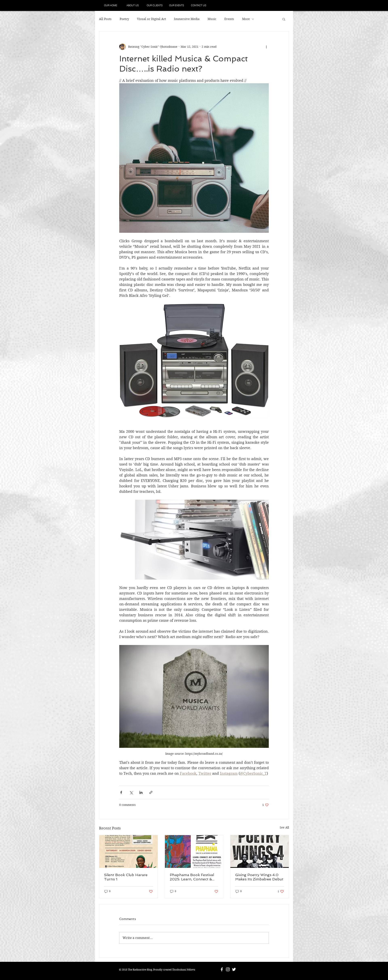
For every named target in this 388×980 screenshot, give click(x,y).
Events (229, 19)
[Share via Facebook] (121, 792)
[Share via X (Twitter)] (131, 792)
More (246, 19)
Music (212, 19)
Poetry (124, 19)
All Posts (105, 19)
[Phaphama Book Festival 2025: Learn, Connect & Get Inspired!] (194, 851)
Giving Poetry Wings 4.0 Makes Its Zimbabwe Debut (259, 877)
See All (284, 827)
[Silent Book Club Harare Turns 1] (128, 851)
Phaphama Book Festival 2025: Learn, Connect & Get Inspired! (192, 877)
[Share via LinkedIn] (141, 792)
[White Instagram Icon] (227, 969)
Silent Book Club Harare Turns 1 (126, 877)
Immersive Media (186, 19)
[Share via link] (151, 792)
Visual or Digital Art (151, 19)
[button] (284, 19)
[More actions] (266, 46)
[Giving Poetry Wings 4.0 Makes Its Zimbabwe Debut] (259, 851)
